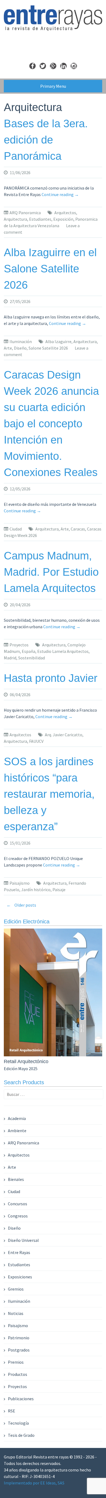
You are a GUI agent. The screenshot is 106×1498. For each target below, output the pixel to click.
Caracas (78, 529)
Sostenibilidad (31, 657)
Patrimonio (18, 1337)
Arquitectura (15, 219)
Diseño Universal (23, 1240)
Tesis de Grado (21, 1435)
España (28, 651)
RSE (11, 1411)
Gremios (16, 1289)
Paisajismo (20, 883)
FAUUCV (36, 741)
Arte (8, 348)
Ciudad (16, 529)
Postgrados (19, 1350)
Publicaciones (21, 1398)
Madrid (10, 657)
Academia (17, 1118)
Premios (16, 1362)
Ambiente (17, 1130)
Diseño (20, 348)
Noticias (15, 1313)
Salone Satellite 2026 (48, 348)
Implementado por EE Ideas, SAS (34, 1483)
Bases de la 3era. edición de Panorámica (46, 140)
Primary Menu (53, 86)
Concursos (17, 1203)
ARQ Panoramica (25, 212)
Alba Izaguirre (58, 341)
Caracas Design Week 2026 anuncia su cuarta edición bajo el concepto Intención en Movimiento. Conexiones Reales (51, 423)
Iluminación (21, 341)
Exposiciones (20, 1276)
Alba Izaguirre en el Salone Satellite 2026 (50, 268)
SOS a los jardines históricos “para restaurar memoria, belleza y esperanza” (49, 793)
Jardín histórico (36, 889)
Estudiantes (40, 219)
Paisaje (59, 889)
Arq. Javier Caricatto (63, 734)
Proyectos (19, 644)
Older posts (21, 905)
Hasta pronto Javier (50, 678)
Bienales (16, 1179)
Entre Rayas (19, 1252)
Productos (17, 1374)
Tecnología (18, 1423)
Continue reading (60, 194)
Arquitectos (65, 212)
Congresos (18, 1216)
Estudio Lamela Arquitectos (63, 651)
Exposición (63, 219)
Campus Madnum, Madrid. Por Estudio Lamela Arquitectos (51, 572)
